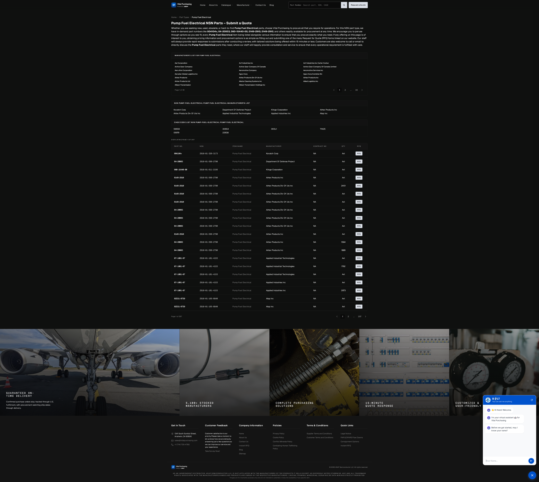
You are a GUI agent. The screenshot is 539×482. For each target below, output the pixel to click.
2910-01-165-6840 (209, 298)
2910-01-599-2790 (209, 161)
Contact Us (260, 5)
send (531, 460)
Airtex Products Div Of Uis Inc (250, 78)
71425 (323, 129)
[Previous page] (334, 90)
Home (202, 5)
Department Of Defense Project (236, 109)
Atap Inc (323, 113)
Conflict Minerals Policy (282, 441)
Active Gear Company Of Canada (252, 67)
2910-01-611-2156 (209, 169)
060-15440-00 (180, 169)
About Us (213, 5)
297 (359, 316)
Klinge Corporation (279, 109)
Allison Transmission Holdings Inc (252, 85)
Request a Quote (358, 5)
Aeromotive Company (248, 70)
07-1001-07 (179, 258)
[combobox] (322, 5)
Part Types (184, 17)
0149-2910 (179, 177)
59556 (177, 129)
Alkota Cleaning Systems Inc (250, 81)
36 (356, 90)
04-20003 (178, 161)
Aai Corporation (181, 63)
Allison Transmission (183, 85)
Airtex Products (181, 78)
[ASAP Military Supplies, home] (181, 5)
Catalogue (226, 5)
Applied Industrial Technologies (236, 113)
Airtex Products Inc (310, 78)
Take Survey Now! (212, 451)
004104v (178, 153)
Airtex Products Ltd (182, 81)
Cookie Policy (278, 437)
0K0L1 (274, 129)
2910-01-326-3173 (209, 153)
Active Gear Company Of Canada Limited (319, 67)
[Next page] (362, 90)
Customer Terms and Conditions (320, 437)
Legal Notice (346, 433)
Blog (272, 5)
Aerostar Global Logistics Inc (186, 74)
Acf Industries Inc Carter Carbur (316, 63)
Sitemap (242, 453)
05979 (176, 132)
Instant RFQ (244, 445)
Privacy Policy (278, 433)
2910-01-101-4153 (209, 258)
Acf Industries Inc (246, 63)
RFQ (359, 153)
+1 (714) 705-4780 (182, 444)
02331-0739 (179, 298)
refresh (531, 400)
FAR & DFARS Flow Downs (352, 437)
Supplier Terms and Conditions (319, 433)
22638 (225, 132)
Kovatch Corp (180, 109)
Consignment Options (350, 441)
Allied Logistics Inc (310, 81)
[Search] (344, 5)
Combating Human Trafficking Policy (285, 447)
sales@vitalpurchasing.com (186, 440)
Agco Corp (243, 74)
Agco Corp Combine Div (312, 74)
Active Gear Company (183, 67)
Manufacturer (243, 5)
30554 (225, 129)
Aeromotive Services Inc (313, 70)
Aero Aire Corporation (183, 70)
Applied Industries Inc (281, 113)
